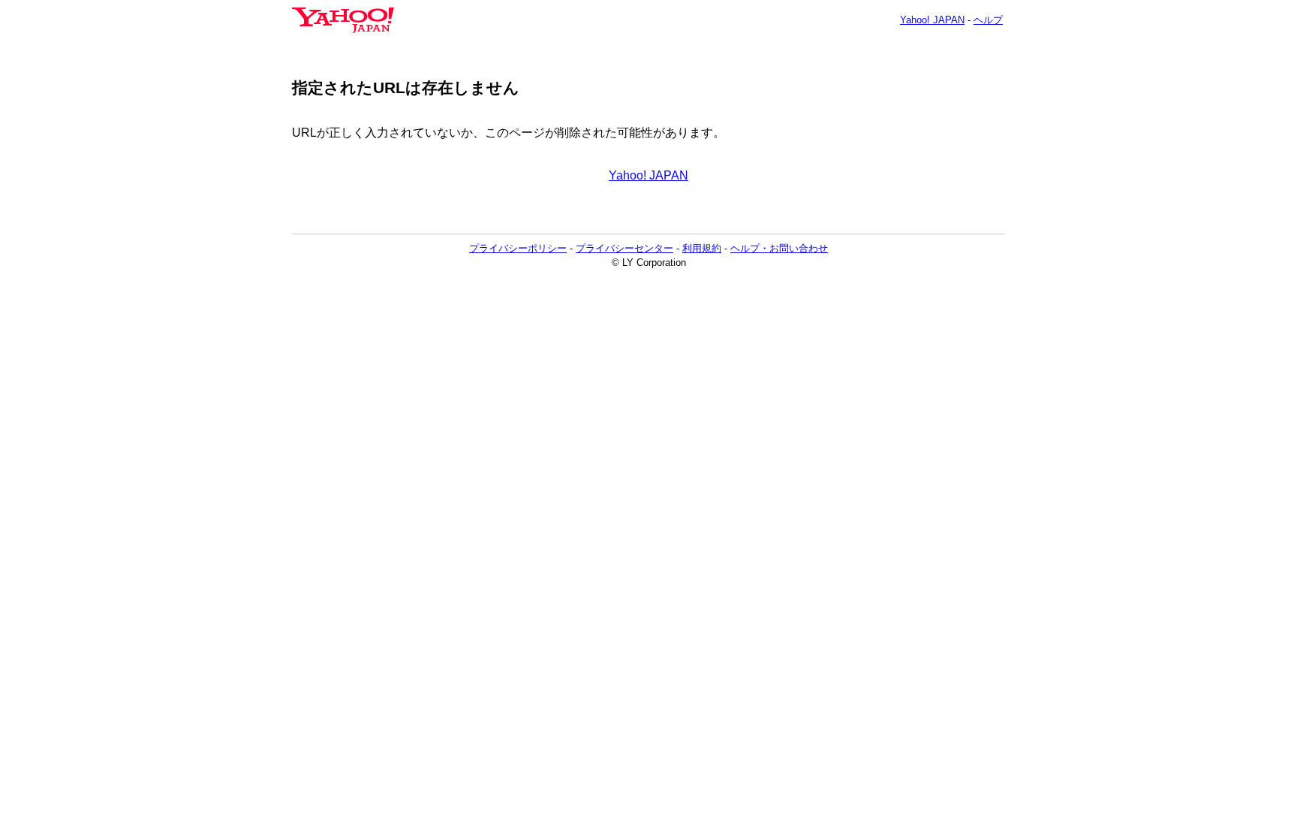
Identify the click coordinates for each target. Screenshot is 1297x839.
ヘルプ (988, 20)
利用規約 (701, 248)
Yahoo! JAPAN (932, 20)
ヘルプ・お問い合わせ (779, 248)
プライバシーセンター (624, 248)
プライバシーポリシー (518, 248)
